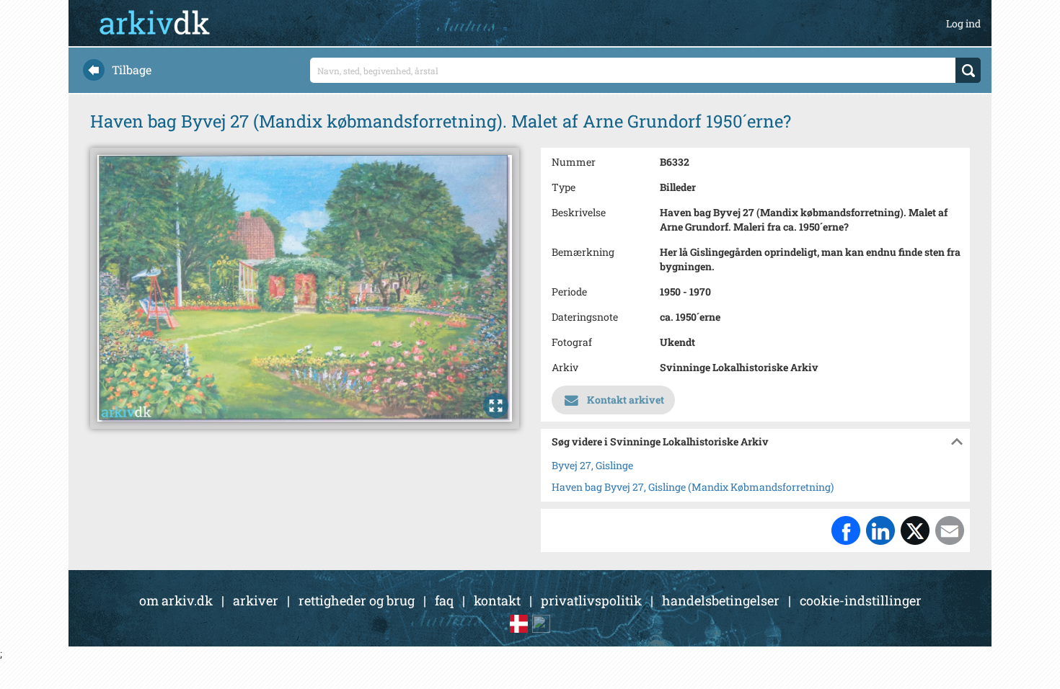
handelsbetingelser (720, 600)
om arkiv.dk (176, 600)
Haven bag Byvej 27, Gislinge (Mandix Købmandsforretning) (693, 487)
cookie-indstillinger (861, 600)
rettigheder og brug (357, 600)
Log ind (963, 23)
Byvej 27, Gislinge (592, 465)
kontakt (497, 600)
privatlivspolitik (591, 600)
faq (444, 600)
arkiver (255, 600)
